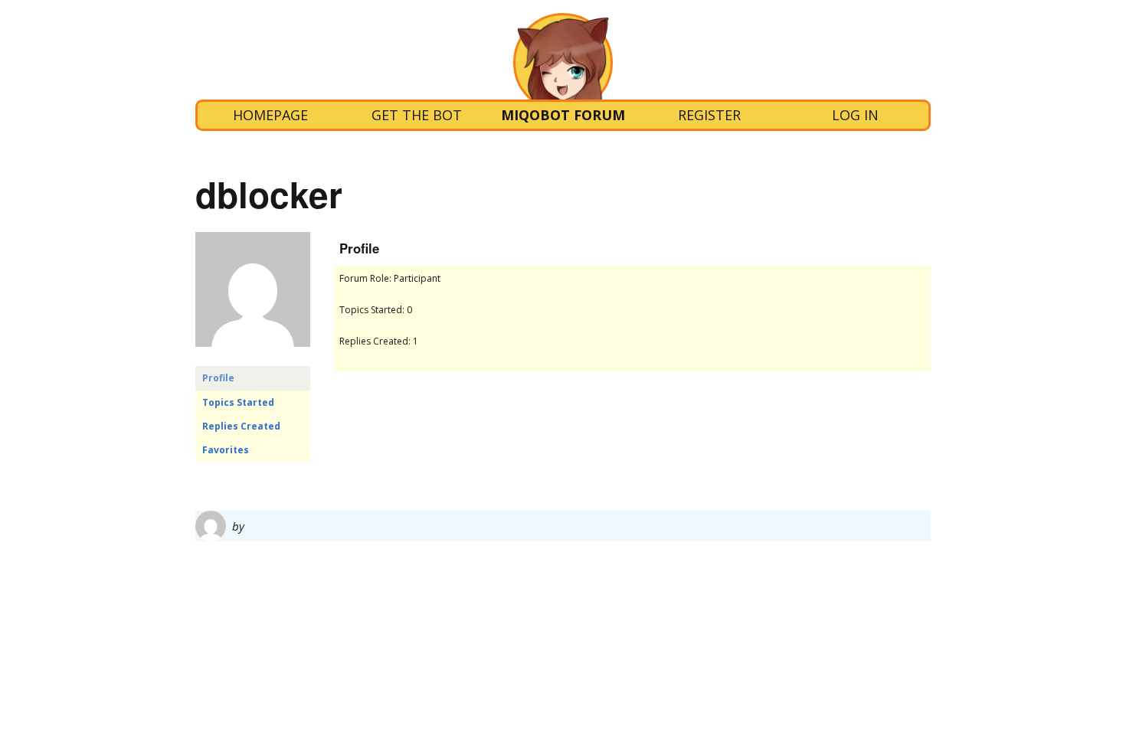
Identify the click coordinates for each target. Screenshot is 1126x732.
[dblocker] (252, 358)
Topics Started (238, 402)
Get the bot (417, 115)
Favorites (225, 449)
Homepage (270, 115)
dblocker (268, 193)
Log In (855, 115)
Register (709, 115)
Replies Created (241, 426)
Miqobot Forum (563, 115)
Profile (218, 377)
